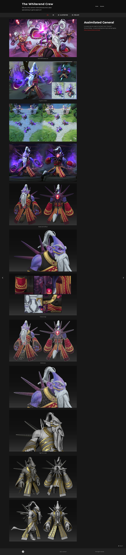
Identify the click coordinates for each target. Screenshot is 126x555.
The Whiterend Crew (37, 4)
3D (53, 15)
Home (96, 6)
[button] (120, 546)
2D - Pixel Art (75, 15)
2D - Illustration (63, 15)
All (48, 15)
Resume (102, 6)
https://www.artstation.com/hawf (92, 30)
